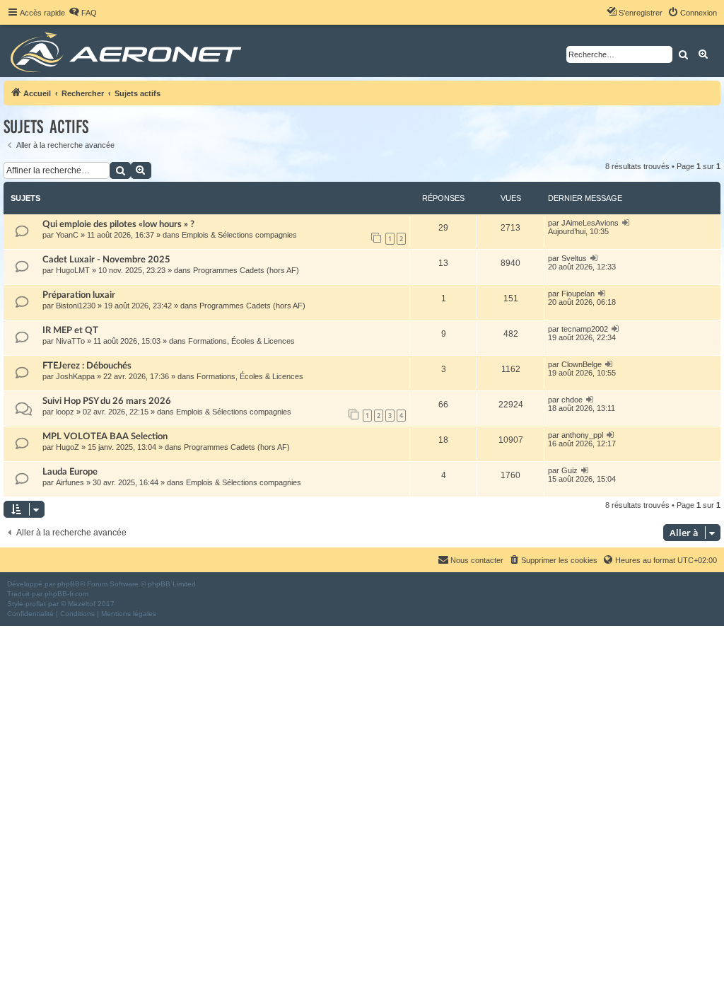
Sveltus (574, 258)
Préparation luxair (78, 295)
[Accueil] (128, 51)
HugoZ (67, 447)
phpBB (68, 584)
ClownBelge (581, 364)
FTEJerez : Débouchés (87, 366)
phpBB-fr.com (66, 594)
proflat (35, 604)
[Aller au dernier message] (626, 223)
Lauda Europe (70, 472)
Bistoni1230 (75, 305)
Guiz (569, 470)
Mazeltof (81, 604)
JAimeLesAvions (590, 223)
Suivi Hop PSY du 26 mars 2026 (106, 401)
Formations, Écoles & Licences (241, 341)
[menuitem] (83, 12)
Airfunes (70, 482)
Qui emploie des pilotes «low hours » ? (118, 224)
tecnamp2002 (584, 329)
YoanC (67, 235)
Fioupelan (578, 293)
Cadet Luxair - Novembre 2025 (106, 260)
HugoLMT (73, 270)
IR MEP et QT (70, 330)
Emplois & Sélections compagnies (239, 235)
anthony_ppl (582, 435)
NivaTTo (70, 341)
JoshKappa (75, 376)
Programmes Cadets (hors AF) (246, 270)
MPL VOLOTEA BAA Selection (105, 436)
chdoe (572, 399)
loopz (65, 411)
